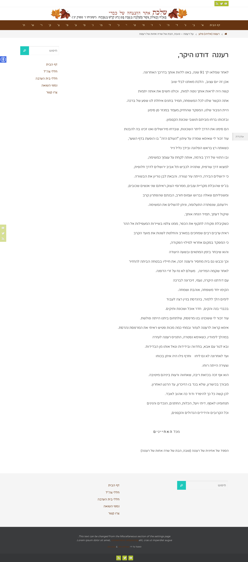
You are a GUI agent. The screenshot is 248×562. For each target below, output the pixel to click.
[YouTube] (226, 3)
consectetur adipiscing (124, 540)
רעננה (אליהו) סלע (209, 34)
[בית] (226, 34)
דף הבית (51, 64)
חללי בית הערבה (46, 78)
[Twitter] (221, 3)
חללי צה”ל (50, 71)
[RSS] (217, 3)
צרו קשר (51, 92)
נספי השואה (49, 85)
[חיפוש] (24, 50)
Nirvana (111, 546)
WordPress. (118, 546)
